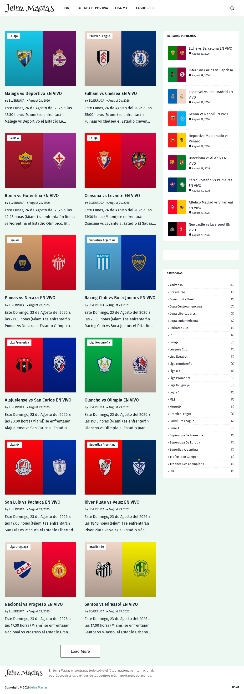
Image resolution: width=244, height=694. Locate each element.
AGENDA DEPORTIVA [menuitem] (93, 8)
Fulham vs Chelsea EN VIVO (111, 93)
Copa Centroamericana (202, 306)
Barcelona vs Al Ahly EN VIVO (207, 161)
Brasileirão (96, 546)
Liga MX (14, 240)
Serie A (14, 138)
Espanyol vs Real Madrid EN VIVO (211, 94)
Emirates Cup (202, 328)
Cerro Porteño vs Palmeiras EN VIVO (210, 183)
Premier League (99, 36)
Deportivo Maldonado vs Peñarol (208, 138)
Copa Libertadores (202, 313)
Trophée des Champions (202, 464)
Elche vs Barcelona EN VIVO (210, 48)
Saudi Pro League (202, 421)
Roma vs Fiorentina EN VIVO (32, 195)
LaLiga (14, 36)
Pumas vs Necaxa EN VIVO (30, 297)
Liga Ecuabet (202, 356)
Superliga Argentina (102, 240)
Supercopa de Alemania (202, 435)
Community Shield (202, 299)
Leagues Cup (202, 349)
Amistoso (202, 285)
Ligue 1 (202, 392)
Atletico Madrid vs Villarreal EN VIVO (211, 205)
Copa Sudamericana (202, 321)
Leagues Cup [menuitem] (144, 8)
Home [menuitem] (66, 8)
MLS (202, 399)
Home (235, 687)
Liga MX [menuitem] (121, 8)
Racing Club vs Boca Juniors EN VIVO (120, 297)
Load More (80, 651)
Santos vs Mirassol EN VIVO (111, 604)
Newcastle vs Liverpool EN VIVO (209, 227)
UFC (202, 471)
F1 (202, 335)
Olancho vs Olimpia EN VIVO (112, 400)
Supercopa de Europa (202, 442)
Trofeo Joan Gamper (202, 457)
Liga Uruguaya (19, 546)
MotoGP (202, 406)
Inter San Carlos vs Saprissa (211, 70)
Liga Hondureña (99, 342)
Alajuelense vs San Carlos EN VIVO (38, 400)
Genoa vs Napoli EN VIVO (208, 114)
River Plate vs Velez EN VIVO (112, 502)
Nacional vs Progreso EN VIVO (34, 604)
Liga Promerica (19, 342)
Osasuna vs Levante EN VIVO (112, 195)
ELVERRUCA (16, 100)
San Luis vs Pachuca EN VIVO (32, 502)
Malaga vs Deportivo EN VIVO (33, 93)
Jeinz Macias (38, 687)
